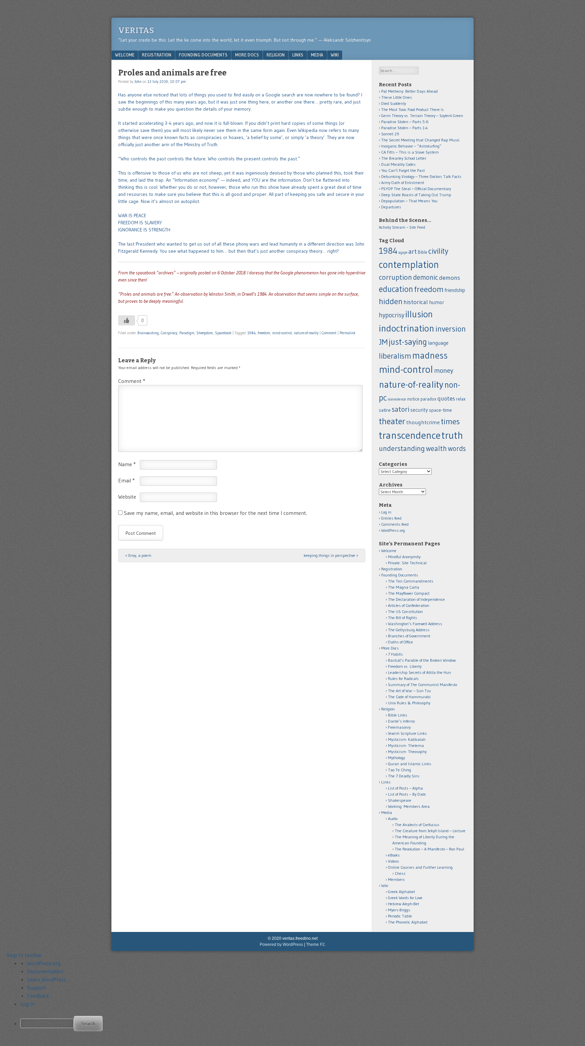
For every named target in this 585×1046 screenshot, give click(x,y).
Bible (422, 252)
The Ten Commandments (410, 581)
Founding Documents (203, 55)
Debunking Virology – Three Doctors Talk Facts (421, 176)
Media (317, 55)
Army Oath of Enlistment (402, 182)
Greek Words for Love (405, 897)
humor (436, 302)
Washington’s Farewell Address (415, 623)
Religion (275, 55)
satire (385, 410)
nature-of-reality (306, 333)
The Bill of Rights (402, 617)
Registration (156, 55)
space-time (440, 410)
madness (430, 355)
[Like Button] (126, 320)
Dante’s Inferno (401, 721)
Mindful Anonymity (404, 556)
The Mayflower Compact (409, 593)
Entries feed (391, 518)
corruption (395, 277)
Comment (329, 333)
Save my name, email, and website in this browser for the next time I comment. (215, 512)
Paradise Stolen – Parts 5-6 (405, 121)
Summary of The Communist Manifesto (422, 684)
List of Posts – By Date (407, 794)
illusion (419, 314)
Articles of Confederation (408, 605)
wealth (436, 448)
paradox (428, 399)
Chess (400, 873)
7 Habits (395, 654)
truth (452, 435)
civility (438, 251)
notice (413, 399)
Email (126, 480)
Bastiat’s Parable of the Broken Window (422, 660)
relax (460, 399)
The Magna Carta (403, 587)
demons (449, 277)
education (396, 289)
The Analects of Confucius (417, 824)
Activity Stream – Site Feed (402, 227)
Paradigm (186, 333)
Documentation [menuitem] (45, 971)
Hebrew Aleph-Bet (403, 903)
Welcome (124, 55)
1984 (251, 333)
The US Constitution (405, 611)
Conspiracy (169, 333)
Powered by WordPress (281, 944)
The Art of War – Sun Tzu (409, 690)
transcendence (409, 435)
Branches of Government (409, 635)
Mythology (396, 757)
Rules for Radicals (403, 678)
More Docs (247, 55)
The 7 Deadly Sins (403, 775)
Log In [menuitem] (27, 1003)
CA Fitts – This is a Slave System (410, 152)
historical (416, 302)
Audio (392, 818)
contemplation (409, 264)
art (412, 251)
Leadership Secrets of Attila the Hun (419, 672)
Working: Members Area (409, 806)
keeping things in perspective (331, 555)
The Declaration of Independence (416, 599)
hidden (391, 301)
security (419, 410)
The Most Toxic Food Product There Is (412, 109)
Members (396, 879)
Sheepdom (204, 333)
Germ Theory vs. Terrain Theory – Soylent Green (422, 115)
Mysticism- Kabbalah (407, 739)
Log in (386, 512)
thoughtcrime (423, 422)
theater (392, 421)
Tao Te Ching (399, 769)
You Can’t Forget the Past (403, 170)
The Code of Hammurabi (409, 696)
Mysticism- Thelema (406, 745)
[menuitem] (299, 1023)
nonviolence (397, 399)
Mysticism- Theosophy (407, 751)
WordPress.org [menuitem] (43, 963)
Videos (393, 861)
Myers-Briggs (399, 909)
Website (127, 496)
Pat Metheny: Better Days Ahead (409, 91)
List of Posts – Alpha (405, 788)
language (438, 343)
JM (383, 342)
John (138, 81)
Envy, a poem (138, 555)
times (450, 421)
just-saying (408, 341)
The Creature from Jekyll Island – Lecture (430, 830)
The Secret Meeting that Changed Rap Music (420, 139)
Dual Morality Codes (398, 164)
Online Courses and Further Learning (420, 867)
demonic (425, 277)
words (457, 448)
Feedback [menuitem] (38, 995)
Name (127, 464)
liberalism (395, 356)
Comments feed (395, 524)
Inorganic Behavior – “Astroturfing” (411, 146)
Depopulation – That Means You (409, 200)
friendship (455, 290)
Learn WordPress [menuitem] (46, 979)
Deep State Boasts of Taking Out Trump (416, 194)
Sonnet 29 (390, 133)
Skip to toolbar (24, 955)
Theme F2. (316, 944)
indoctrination (406, 328)
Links (297, 55)
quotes (446, 398)
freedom (264, 333)
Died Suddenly (393, 103)
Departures (391, 206)
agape (402, 252)
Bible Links (397, 715)
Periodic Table (400, 915)
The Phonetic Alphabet (408, 922)
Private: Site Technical (407, 562)
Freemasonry (399, 727)
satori (400, 409)
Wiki (335, 55)
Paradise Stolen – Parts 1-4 (404, 127)
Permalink (347, 333)
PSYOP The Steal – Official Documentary (416, 188)
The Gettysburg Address (409, 629)
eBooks (394, 855)
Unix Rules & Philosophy (409, 702)
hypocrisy (391, 315)
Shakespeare (399, 800)
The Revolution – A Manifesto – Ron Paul (429, 848)
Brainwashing (148, 333)
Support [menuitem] (36, 987)
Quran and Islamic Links (409, 763)
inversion (450, 329)
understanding (402, 448)
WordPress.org (393, 530)
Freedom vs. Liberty (404, 666)
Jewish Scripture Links (407, 733)
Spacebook (223, 333)
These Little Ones (396, 97)
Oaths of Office (400, 641)
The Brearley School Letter (403, 158)
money (443, 370)
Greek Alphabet (401, 891)
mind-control (282, 333)
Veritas (136, 30)
